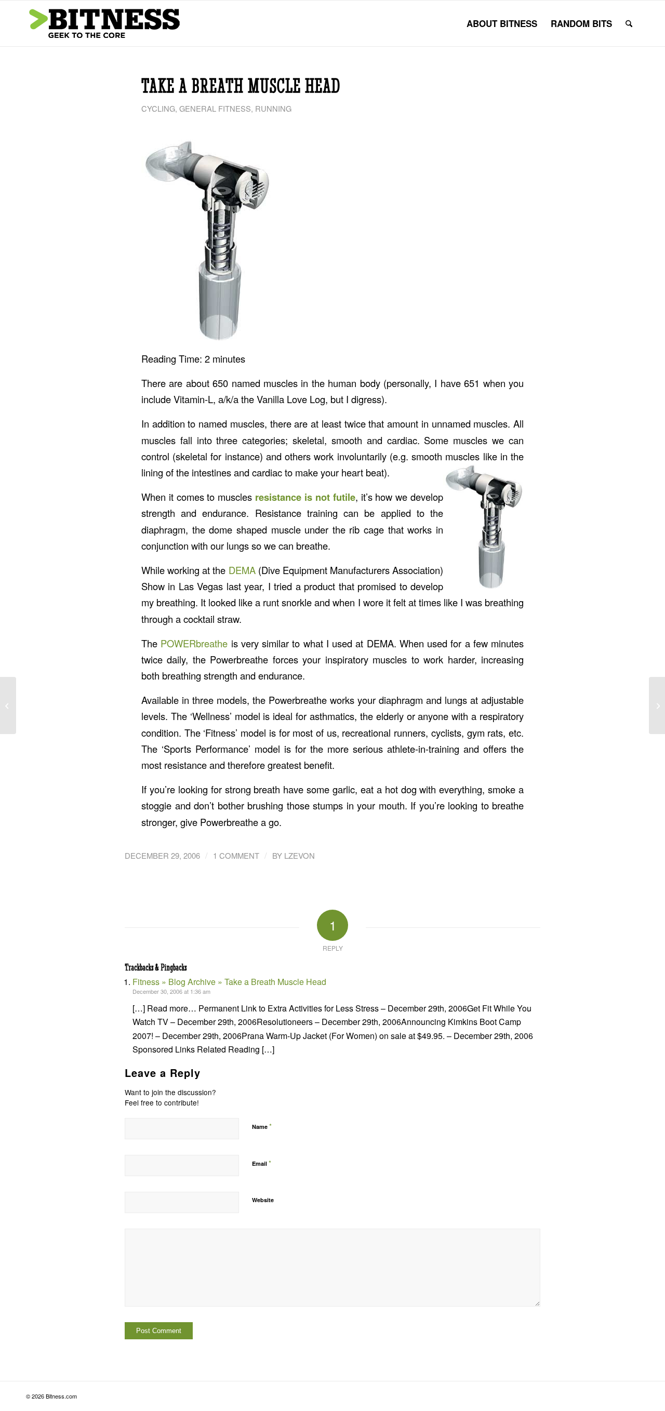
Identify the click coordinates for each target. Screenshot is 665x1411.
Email (261, 1163)
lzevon (299, 855)
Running (273, 108)
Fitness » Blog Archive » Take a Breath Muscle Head (229, 982)
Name (262, 1126)
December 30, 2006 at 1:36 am (171, 991)
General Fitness (215, 108)
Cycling (158, 108)
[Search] (629, 23)
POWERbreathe (194, 643)
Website (263, 1200)
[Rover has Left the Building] (657, 705)
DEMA (242, 570)
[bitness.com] (104, 23)
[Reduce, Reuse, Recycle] (8, 705)
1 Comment (236, 855)
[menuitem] (502, 23)
